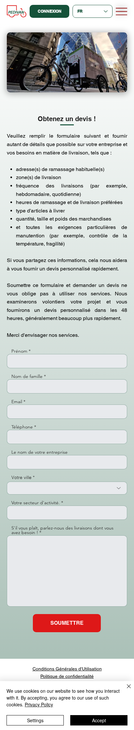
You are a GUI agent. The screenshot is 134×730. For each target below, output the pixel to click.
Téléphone (22, 427)
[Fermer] (125, 690)
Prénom (19, 351)
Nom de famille (27, 376)
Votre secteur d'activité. (35, 502)
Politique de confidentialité (67, 676)
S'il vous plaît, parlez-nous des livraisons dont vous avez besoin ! (62, 530)
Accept (99, 720)
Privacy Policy (39, 704)
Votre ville (21, 477)
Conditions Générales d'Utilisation (67, 668)
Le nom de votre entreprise (39, 452)
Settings (35, 720)
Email (16, 401)
